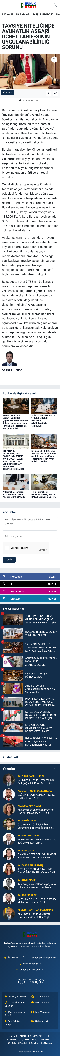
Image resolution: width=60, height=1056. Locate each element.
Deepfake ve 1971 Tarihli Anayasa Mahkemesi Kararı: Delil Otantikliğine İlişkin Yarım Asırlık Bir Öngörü (37, 900)
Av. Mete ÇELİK (26, 850)
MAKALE (7, 14)
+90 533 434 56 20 (32, 963)
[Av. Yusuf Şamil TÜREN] (9, 779)
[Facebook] (18, 981)
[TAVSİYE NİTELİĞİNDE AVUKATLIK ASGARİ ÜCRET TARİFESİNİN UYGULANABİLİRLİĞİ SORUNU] (30, 71)
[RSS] (41, 981)
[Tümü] (55, 756)
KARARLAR (22, 14)
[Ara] (55, 5)
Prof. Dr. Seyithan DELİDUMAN (35, 910)
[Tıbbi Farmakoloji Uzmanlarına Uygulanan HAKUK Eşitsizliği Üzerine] (44, 481)
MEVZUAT (46, 1039)
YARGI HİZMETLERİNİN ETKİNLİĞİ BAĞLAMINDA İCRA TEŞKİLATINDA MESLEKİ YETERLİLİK (37, 841)
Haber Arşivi (41, 1021)
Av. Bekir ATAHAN (12, 369)
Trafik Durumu (42, 1002)
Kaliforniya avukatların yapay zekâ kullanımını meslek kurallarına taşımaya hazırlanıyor (37, 886)
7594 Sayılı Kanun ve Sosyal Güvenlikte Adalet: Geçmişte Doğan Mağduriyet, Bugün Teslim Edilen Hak (37, 915)
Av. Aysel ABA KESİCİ (29, 805)
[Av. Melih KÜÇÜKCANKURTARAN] (9, 794)
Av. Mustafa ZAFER (28, 835)
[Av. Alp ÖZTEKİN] (9, 824)
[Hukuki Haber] (28, 5)
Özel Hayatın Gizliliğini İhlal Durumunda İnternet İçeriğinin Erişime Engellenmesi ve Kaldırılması (35, 826)
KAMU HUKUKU (15, 1039)
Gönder (9, 559)
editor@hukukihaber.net (32, 969)
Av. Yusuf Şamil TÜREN (31, 776)
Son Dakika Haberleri (12, 1023)
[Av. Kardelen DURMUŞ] (9, 868)
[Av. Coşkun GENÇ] (9, 898)
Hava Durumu (42, 996)
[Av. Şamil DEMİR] (9, 883)
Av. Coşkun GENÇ (27, 895)
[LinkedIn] (35, 981)
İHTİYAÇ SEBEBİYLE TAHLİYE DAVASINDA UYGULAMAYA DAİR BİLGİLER (36, 871)
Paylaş (9, 92)
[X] (24, 981)
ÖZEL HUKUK (32, 1039)
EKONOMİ (34, 1043)
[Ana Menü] (3, 5)
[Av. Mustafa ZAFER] (9, 839)
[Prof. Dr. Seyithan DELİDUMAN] (9, 913)
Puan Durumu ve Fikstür (15, 1014)
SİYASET (22, 1043)
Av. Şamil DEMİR (27, 880)
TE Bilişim (38, 1051)
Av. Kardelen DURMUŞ (30, 865)
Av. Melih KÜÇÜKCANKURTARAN (35, 791)
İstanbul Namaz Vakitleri (15, 1004)
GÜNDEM (11, 1043)
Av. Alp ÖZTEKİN (27, 820)
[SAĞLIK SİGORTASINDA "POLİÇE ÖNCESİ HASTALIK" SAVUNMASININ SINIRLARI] (44, 405)
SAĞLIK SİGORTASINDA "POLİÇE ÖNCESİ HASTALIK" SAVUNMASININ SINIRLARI (36, 796)
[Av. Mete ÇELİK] (9, 853)
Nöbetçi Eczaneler (17, 996)
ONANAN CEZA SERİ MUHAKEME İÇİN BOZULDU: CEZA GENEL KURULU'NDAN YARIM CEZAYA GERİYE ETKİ (37, 856)
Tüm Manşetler (42, 1012)
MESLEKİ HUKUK (43, 14)
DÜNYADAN (47, 1043)
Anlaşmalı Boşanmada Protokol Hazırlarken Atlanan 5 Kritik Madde (14, 494)
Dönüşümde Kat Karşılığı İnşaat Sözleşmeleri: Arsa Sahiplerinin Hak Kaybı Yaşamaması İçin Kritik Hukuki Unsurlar (43, 456)
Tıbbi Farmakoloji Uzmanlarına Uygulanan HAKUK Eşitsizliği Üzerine (43, 494)
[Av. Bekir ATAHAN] (9, 358)
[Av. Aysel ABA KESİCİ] (9, 809)
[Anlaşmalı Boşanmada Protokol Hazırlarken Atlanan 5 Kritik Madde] (16, 481)
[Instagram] (30, 981)
